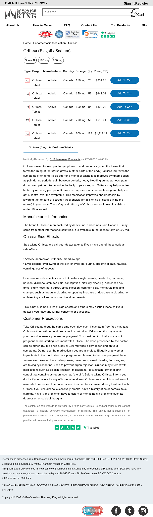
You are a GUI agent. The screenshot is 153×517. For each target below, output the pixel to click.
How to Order (42, 25)
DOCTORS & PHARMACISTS (53, 485)
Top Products (120, 25)
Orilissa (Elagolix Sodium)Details (50, 147)
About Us (12, 25)
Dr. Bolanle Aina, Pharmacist (65, 159)
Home (27, 43)
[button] (90, 34)
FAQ (67, 25)
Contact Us (89, 25)
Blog (145, 25)
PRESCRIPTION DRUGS (84, 485)
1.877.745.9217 (36, 3)
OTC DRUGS (107, 485)
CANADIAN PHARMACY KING (18, 485)
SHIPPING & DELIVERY (129, 485)
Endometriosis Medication (49, 43)
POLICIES (7, 490)
